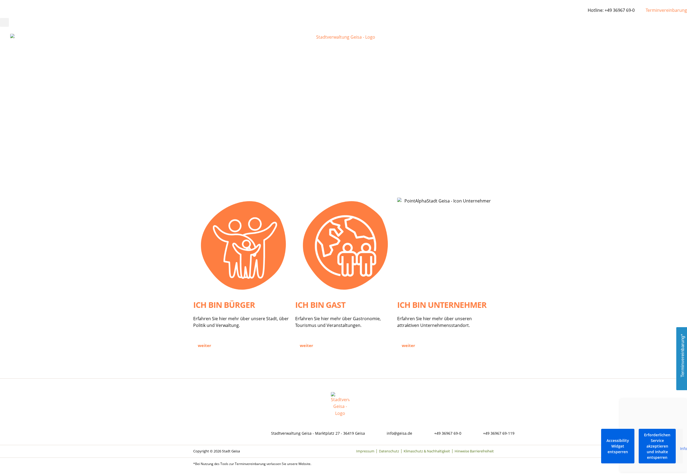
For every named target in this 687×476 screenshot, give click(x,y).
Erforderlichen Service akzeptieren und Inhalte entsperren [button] (657, 446)
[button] (4, 22)
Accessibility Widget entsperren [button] (617, 446)
